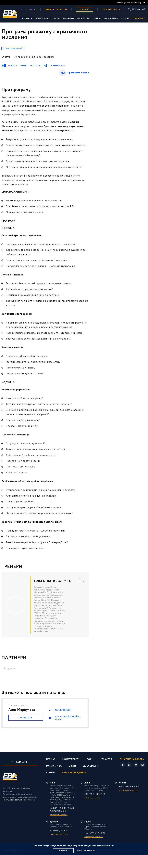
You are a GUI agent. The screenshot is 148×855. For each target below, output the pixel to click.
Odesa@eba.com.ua (93, 837)
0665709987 (63, 710)
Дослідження (110, 18)
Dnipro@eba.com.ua (59, 834)
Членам (125, 18)
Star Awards (138, 18)
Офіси (97, 18)
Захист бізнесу (43, 18)
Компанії (84, 9)
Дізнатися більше (85, 851)
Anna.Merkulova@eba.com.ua (68, 718)
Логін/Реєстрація (111, 9)
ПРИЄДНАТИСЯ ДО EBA (56, 9)
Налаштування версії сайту (129, 2)
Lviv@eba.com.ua (92, 798)
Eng (134, 9)
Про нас (25, 18)
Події (57, 18)
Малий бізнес (84, 18)
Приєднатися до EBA (74, 773)
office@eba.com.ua (58, 815)
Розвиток (68, 18)
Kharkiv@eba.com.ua (128, 790)
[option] (45, 605)
